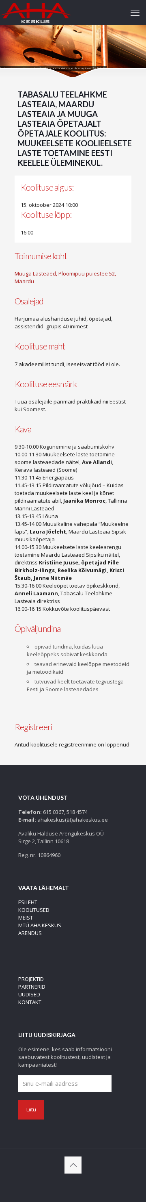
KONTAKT (29, 1002)
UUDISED (29, 994)
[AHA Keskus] (35, 12)
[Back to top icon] (73, 1165)
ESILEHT (27, 902)
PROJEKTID (31, 979)
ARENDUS (30, 933)
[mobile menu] (135, 12)
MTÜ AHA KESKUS (39, 925)
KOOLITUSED (33, 909)
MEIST (25, 917)
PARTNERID (31, 986)
